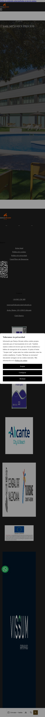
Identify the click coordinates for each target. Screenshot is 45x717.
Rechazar (23, 379)
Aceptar (22, 366)
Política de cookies (21, 360)
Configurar (22, 372)
